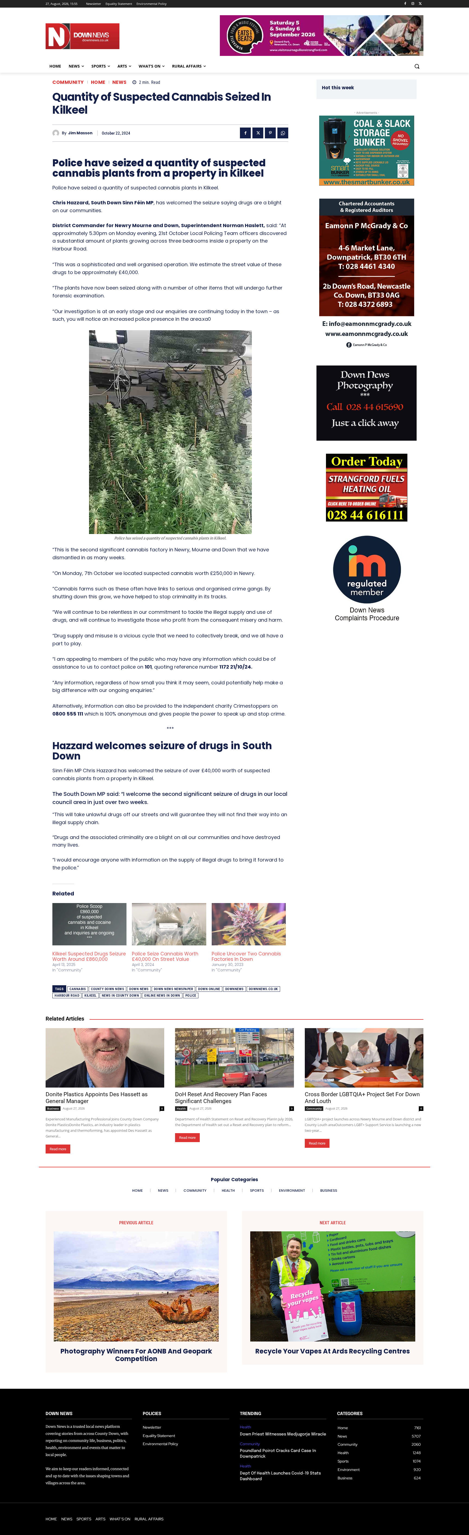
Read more (58, 1149)
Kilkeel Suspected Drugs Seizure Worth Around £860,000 (89, 956)
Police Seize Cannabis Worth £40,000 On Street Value (165, 956)
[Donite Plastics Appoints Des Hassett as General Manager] (105, 1058)
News (119, 82)
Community (68, 82)
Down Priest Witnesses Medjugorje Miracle (283, 1434)
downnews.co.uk (263, 989)
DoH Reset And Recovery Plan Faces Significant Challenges (221, 1097)
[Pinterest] (270, 133)
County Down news (107, 989)
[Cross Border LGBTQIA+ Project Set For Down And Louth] (364, 1058)
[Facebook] (405, 4)
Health (181, 1108)
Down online (209, 989)
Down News (139, 989)
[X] (420, 4)
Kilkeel (90, 995)
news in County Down (120, 995)
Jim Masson (80, 133)
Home (98, 82)
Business (53, 1108)
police (190, 995)
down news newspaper (173, 989)
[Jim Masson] (57, 133)
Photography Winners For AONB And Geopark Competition (136, 1355)
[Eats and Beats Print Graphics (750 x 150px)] (321, 54)
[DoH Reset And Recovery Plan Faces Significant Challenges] (234, 1058)
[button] (416, 66)
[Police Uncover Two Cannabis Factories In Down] (249, 924)
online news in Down (162, 995)
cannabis (77, 989)
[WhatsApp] (282, 133)
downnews (234, 989)
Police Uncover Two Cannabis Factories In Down (246, 956)
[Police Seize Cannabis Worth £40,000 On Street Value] (169, 924)
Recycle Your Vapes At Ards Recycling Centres (332, 1351)
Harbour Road (67, 995)
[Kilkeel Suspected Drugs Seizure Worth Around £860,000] (89, 924)
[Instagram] (413, 4)
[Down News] (102, 36)
